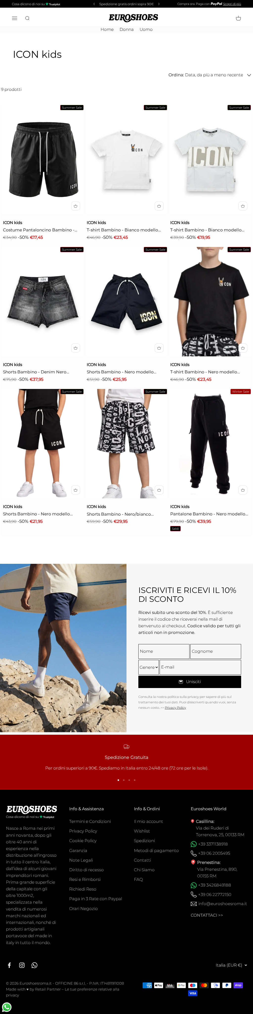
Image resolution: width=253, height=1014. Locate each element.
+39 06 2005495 (214, 853)
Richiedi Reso (82, 889)
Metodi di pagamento (156, 850)
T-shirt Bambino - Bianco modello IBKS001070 (206, 230)
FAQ (138, 879)
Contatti (142, 860)
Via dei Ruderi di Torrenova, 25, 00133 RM (220, 831)
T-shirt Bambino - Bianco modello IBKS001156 (122, 230)
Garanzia (78, 850)
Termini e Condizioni (90, 821)
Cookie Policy (83, 840)
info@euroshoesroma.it (222, 903)
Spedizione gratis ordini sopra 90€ (126, 4)
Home (107, 29)
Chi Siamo (144, 869)
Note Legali (81, 860)
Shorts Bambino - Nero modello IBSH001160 (120, 372)
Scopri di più (232, 4)
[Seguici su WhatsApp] (34, 965)
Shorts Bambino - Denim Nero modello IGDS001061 (34, 372)
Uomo (146, 29)
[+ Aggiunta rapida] (75, 206)
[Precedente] (93, 4)
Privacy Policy (175, 708)
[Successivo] (159, 4)
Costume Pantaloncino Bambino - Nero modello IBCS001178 (39, 230)
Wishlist (142, 831)
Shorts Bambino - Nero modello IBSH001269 (36, 514)
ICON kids (12, 222)
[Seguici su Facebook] (9, 965)
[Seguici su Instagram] (22, 965)
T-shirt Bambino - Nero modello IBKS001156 (203, 372)
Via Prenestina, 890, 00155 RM (217, 872)
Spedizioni (144, 840)
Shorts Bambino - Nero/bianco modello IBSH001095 (119, 515)
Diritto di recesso (86, 869)
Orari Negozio (83, 908)
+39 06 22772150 (214, 894)
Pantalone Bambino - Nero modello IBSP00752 (207, 514)
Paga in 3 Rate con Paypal (95, 898)
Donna (127, 29)
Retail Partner (48, 989)
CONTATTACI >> (207, 915)
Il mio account (148, 821)
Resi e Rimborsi (85, 879)
